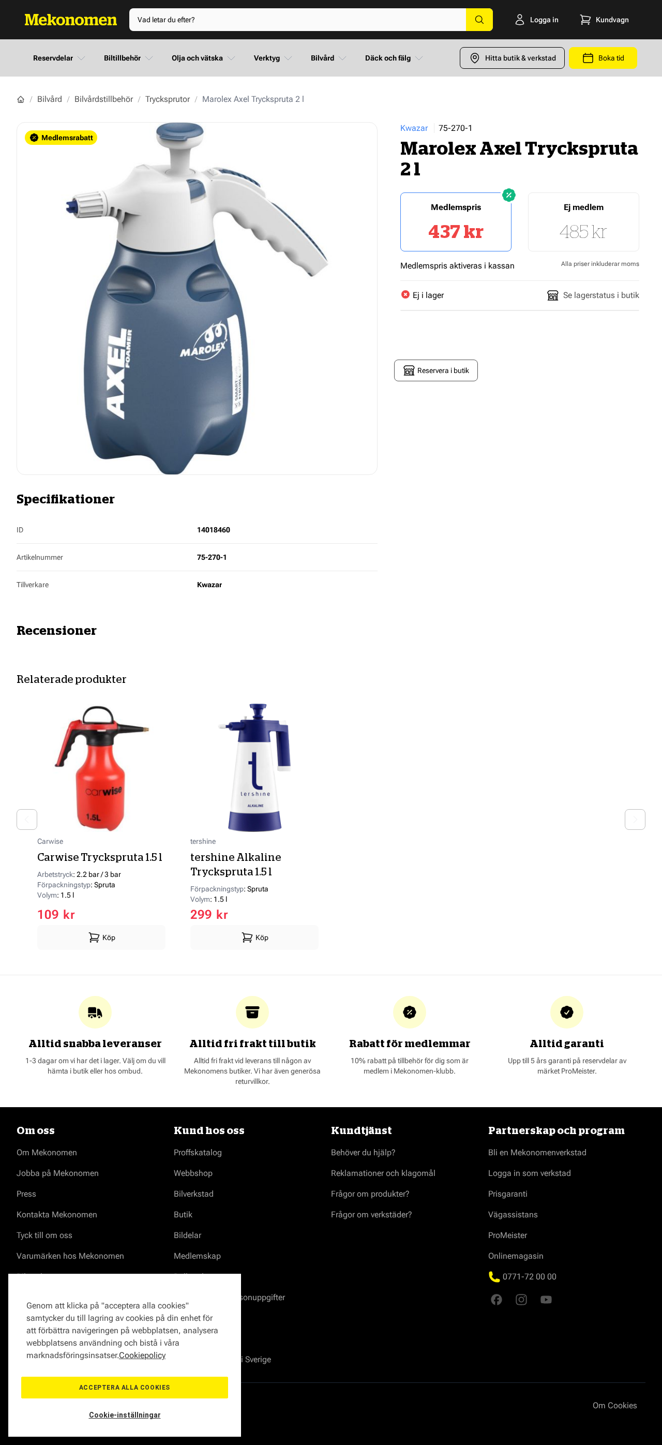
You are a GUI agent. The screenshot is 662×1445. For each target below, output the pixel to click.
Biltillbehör (122, 58)
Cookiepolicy (142, 1355)
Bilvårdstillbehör (103, 99)
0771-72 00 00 (529, 1277)
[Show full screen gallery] (197, 298)
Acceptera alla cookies (124, 1387)
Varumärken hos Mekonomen (70, 1256)
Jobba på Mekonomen (58, 1173)
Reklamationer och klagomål (383, 1173)
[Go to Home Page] (21, 99)
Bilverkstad (194, 1194)
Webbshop (193, 1173)
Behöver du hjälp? (363, 1152)
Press (26, 1194)
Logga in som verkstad (529, 1173)
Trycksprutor (167, 99)
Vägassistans (513, 1214)
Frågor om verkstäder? (371, 1214)
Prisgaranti (508, 1194)
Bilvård (322, 58)
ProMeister (507, 1235)
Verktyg (267, 58)
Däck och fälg (388, 58)
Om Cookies (615, 1405)
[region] (124, 1355)
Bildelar (187, 1235)
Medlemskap (197, 1256)
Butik (183, 1214)
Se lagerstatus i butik (601, 295)
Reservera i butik (443, 370)
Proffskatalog (198, 1152)
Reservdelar (53, 58)
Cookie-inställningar (125, 1415)
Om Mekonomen (47, 1152)
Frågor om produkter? (370, 1194)
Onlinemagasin (516, 1256)
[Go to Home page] (71, 19)
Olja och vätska (197, 58)
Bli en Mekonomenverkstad (537, 1152)
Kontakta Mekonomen (57, 1214)
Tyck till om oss (44, 1235)
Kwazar (414, 128)
